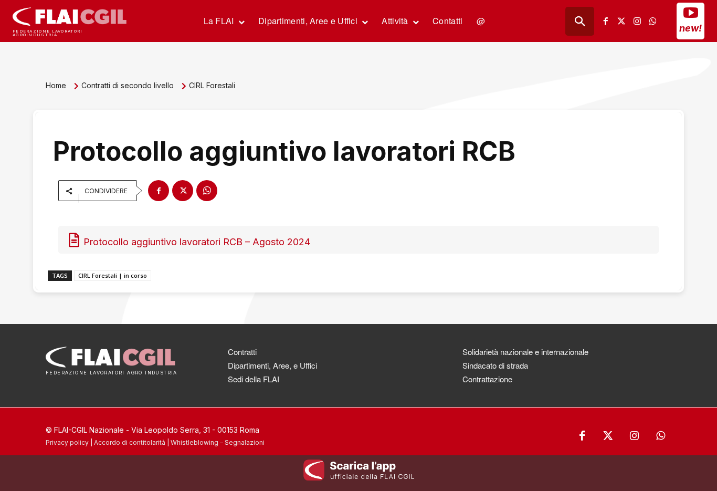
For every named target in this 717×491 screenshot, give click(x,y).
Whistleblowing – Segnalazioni (218, 442)
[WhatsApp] (206, 190)
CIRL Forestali (212, 85)
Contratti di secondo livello (127, 85)
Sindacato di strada (495, 365)
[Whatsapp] (653, 21)
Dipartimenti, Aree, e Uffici (272, 365)
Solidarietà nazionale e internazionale (525, 351)
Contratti (242, 351)
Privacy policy (67, 442)
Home (56, 85)
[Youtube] (690, 12)
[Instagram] (637, 21)
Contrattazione (487, 378)
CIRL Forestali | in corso (112, 275)
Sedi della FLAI (253, 378)
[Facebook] (605, 21)
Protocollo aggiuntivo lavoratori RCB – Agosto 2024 (196, 241)
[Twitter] (621, 21)
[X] (182, 190)
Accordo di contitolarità (129, 442)
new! (690, 28)
